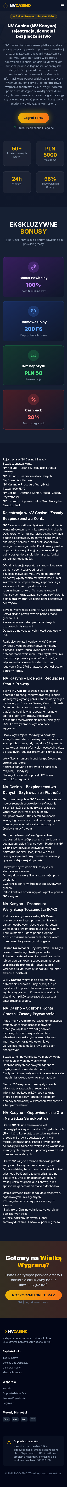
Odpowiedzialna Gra (14, 1393)
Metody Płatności (12, 1372)
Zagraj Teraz (33, 118)
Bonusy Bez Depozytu (15, 1362)
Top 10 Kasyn (10, 1357)
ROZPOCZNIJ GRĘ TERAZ (33, 1295)
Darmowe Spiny (12, 1367)
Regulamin (8, 1403)
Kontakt (7, 1388)
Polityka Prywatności (14, 1398)
